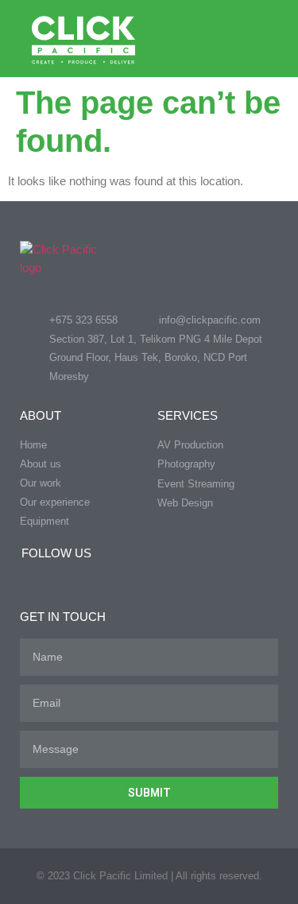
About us (40, 464)
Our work (40, 483)
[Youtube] (91, 579)
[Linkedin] (59, 579)
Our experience (55, 502)
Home (33, 445)
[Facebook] (28, 579)
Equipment (44, 521)
